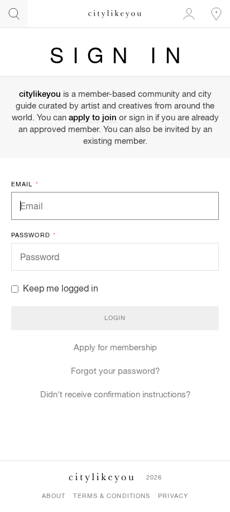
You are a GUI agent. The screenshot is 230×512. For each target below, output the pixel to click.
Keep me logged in (60, 288)
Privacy (173, 495)
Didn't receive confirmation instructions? (115, 394)
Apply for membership (115, 347)
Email (25, 184)
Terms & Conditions (111, 495)
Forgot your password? (115, 370)
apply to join (93, 117)
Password (33, 235)
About (54, 495)
